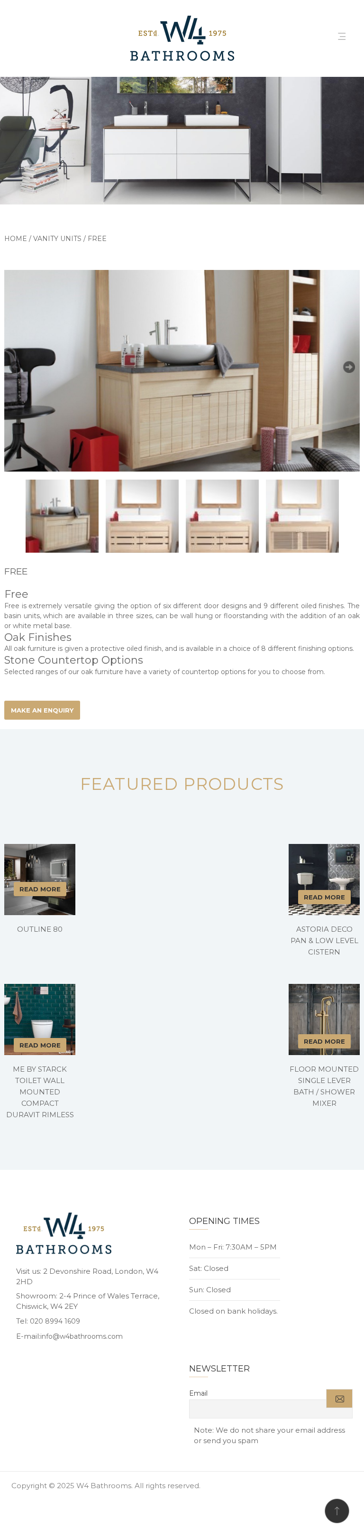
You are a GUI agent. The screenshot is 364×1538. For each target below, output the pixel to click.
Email (198, 1393)
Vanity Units (57, 238)
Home (15, 238)
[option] (182, 371)
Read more (40, 889)
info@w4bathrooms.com (81, 1336)
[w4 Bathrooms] (182, 38)
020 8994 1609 (55, 1321)
